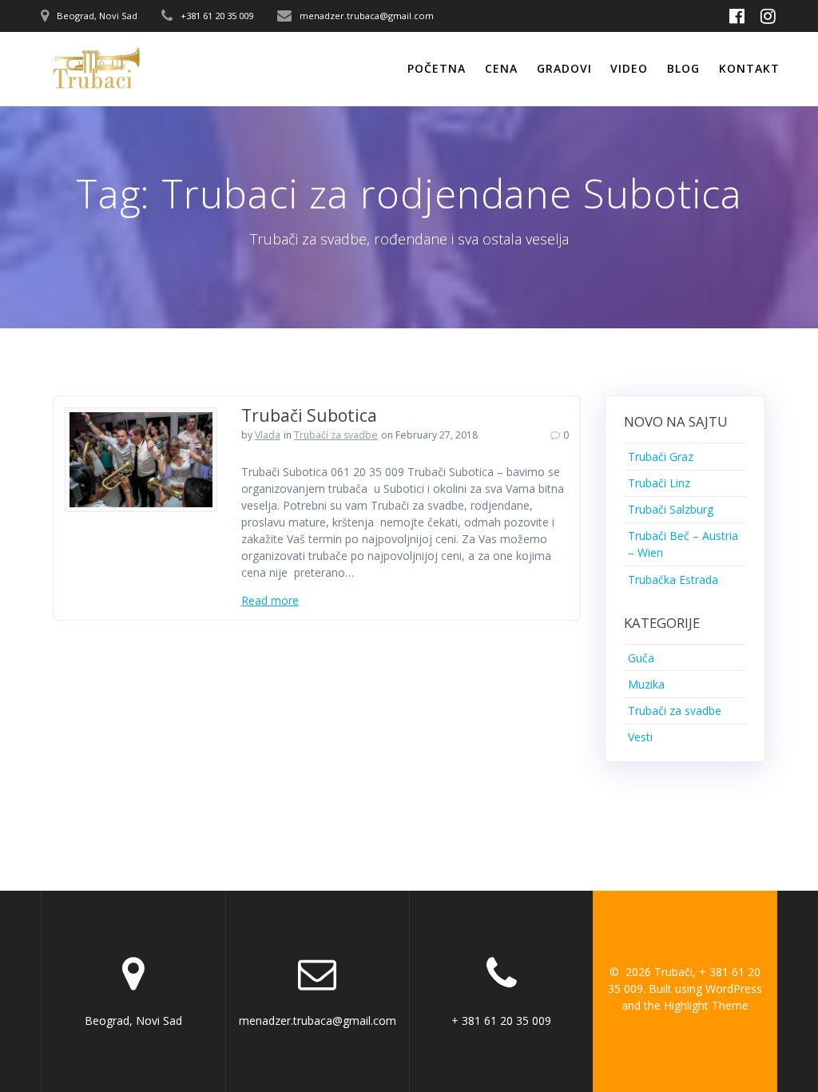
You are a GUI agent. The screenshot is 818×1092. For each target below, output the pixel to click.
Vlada (267, 435)
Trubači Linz (659, 482)
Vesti (640, 737)
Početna (436, 68)
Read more (270, 600)
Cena (501, 68)
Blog (683, 68)
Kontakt (749, 68)
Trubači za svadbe (336, 435)
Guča (641, 657)
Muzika (646, 684)
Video (629, 68)
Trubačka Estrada (673, 579)
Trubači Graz (660, 456)
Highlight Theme (706, 1005)
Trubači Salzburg (670, 509)
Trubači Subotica (309, 415)
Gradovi (564, 68)
